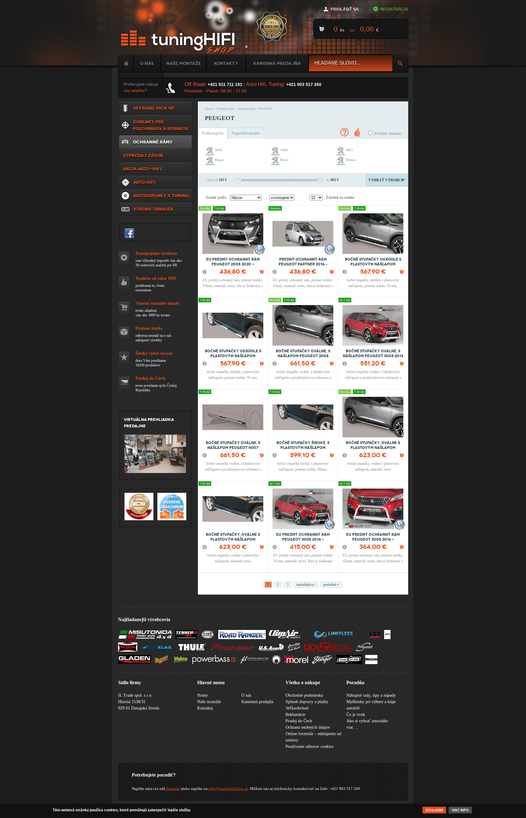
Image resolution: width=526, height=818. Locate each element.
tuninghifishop (129, 233)
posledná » (331, 584)
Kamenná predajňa (277, 63)
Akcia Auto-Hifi (142, 169)
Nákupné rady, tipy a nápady (371, 695)
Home (125, 63)
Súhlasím (434, 810)
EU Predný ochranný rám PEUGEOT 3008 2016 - (303, 537)
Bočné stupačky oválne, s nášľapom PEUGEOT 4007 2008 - (233, 447)
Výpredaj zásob (143, 155)
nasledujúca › (305, 584)
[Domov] (179, 42)
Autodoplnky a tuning (161, 195)
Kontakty (226, 63)
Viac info (460, 810)
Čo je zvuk (355, 714)
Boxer (284, 160)
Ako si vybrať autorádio (367, 721)
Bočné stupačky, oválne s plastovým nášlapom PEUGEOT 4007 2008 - (233, 539)
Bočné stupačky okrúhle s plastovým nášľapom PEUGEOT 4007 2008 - (233, 356)
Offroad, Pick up (153, 108)
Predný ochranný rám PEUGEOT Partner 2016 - (303, 262)
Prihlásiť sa (345, 9)
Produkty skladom (387, 133)
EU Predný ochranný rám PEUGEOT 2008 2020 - (233, 262)
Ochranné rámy (226, 108)
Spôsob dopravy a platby (307, 701)
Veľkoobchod (297, 708)
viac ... (352, 727)
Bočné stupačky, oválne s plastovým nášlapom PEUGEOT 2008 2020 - (373, 447)
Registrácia (394, 9)
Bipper (219, 160)
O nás (147, 63)
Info (204, 272)
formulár (173, 788)
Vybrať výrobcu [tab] (386, 180)
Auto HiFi (144, 182)
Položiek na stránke (340, 197)
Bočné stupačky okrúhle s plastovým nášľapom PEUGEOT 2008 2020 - (373, 264)
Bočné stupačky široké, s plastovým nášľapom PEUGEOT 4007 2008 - (302, 447)
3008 (284, 150)
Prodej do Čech (299, 721)
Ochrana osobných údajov (308, 727)
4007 (349, 150)
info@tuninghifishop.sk (228, 788)
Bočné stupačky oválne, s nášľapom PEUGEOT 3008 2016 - (373, 356)
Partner (351, 160)
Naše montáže (183, 63)
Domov (209, 108)
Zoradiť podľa (216, 197)
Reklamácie (295, 714)
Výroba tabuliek (153, 209)
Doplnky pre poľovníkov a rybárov (160, 125)
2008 (218, 150)
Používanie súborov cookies (309, 746)
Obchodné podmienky (304, 695)
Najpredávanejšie (246, 133)
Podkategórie (213, 133)
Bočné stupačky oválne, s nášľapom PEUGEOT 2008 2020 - (303, 356)
